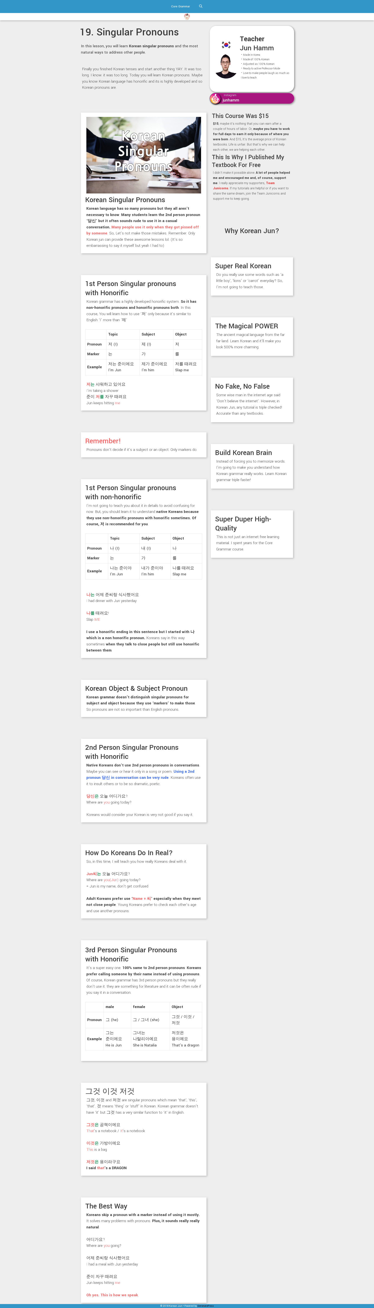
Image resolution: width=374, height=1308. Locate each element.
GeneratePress (205, 1306)
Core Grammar (180, 6)
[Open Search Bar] (200, 6)
